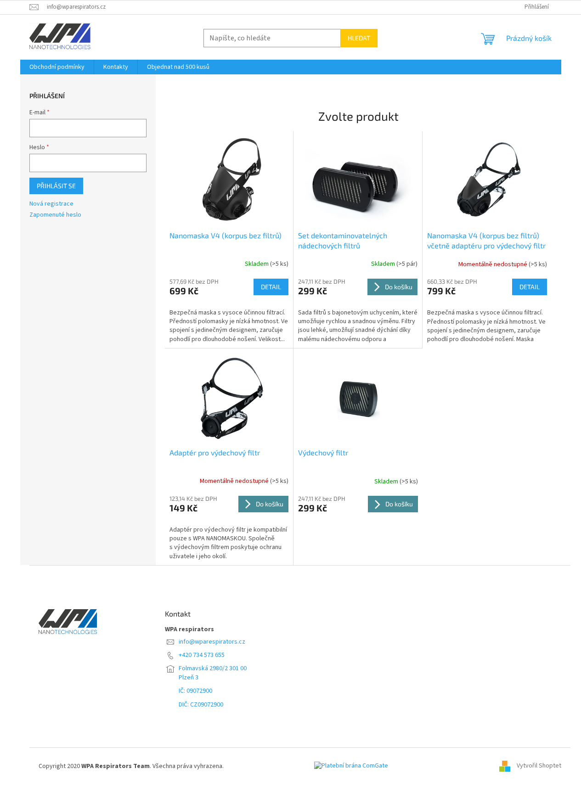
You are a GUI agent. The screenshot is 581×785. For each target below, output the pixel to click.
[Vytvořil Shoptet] (508, 766)
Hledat (359, 38)
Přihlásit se (56, 186)
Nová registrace (51, 204)
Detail (271, 287)
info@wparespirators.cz (212, 641)
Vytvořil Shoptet (539, 766)
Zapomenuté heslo (55, 215)
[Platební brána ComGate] (351, 770)
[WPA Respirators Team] (68, 621)
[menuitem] (57, 67)
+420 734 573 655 (202, 655)
